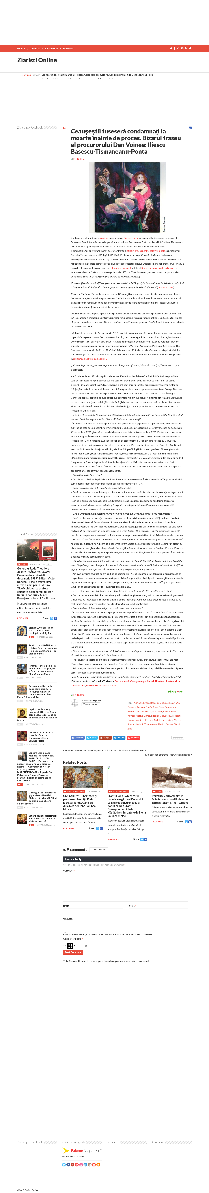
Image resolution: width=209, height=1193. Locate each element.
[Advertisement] (104, 21)
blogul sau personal (121, 267)
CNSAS (176, 702)
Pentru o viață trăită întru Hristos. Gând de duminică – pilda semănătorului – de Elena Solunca (43, 649)
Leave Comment (98, 849)
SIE (141, 719)
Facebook (79, 738)
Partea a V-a (109, 685)
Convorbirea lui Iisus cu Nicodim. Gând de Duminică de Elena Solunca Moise (41, 736)
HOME (21, 48)
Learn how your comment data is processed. (126, 961)
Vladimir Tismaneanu (146, 724)
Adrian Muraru (141, 702)
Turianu (169, 719)
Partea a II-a (173, 681)
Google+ (106, 738)
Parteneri (68, 48)
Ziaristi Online (37, 60)
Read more (68, 828)
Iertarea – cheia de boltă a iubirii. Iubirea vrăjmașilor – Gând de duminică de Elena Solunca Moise (42, 669)
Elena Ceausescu (167, 707)
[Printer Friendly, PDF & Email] (175, 691)
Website (68, 919)
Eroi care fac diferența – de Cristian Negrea (167, 754)
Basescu (154, 702)
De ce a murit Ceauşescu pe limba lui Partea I (140, 681)
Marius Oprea (143, 715)
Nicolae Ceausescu (161, 715)
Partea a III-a (78, 685)
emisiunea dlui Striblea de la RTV (90, 358)
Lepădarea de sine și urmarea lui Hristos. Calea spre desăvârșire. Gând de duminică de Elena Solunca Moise (97, 74)
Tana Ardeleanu (156, 719)
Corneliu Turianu (136, 707)
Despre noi (51, 48)
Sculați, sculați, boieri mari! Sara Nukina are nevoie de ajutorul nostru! (43, 818)
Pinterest (135, 738)
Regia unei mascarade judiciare (157, 267)
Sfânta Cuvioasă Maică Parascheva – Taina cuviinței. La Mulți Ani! (41, 630)
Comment (69, 871)
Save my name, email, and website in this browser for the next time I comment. (108, 934)
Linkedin (120, 738)
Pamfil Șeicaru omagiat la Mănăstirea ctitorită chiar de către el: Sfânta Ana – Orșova (170, 799)
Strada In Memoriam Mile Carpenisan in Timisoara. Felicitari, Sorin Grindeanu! (105, 750)
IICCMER (157, 711)
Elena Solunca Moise (75, 792)
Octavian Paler (165, 287)
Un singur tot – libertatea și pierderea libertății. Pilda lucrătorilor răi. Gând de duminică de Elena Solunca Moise (80, 802)
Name (66, 906)
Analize (24, 564)
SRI (145, 719)
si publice (104, 237)
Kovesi (131, 715)
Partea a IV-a (93, 685)
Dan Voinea (152, 707)
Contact (35, 48)
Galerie (158, 792)
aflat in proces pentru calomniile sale (146, 250)
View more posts (90, 704)
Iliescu (166, 711)
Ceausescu (165, 702)
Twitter (93, 738)
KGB (173, 711)
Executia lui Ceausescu (139, 711)
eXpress (96, 700)
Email (132, 906)
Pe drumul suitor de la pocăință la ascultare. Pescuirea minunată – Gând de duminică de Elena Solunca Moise (34, 691)
